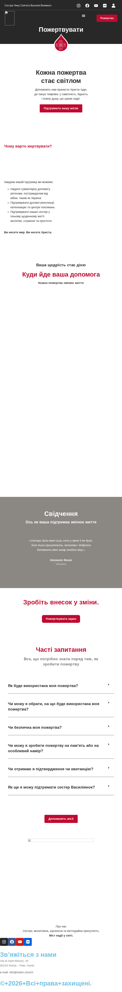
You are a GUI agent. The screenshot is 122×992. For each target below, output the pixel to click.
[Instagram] (78, 6)
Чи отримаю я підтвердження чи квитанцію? (50, 769)
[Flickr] (105, 6)
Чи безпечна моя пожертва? (35, 727)
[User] (113, 6)
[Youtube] (96, 6)
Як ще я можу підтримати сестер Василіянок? (51, 787)
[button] (83, 15)
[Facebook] (87, 6)
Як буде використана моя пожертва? (43, 686)
